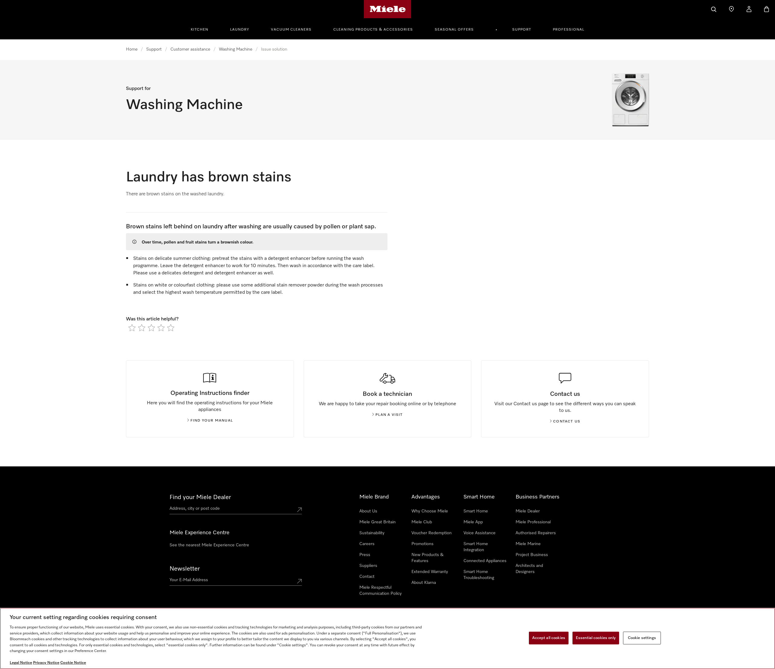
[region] (387, 638)
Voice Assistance (479, 533)
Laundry (239, 29)
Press (364, 555)
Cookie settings (642, 638)
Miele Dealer (528, 511)
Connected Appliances (484, 561)
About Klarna (423, 583)
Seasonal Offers (454, 29)
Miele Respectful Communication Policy (380, 590)
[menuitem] (203, 28)
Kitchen (199, 29)
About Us (368, 511)
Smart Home (475, 511)
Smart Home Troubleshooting (478, 575)
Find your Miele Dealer (200, 497)
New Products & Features (427, 558)
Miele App (473, 522)
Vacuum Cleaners (291, 29)
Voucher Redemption (431, 533)
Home (131, 49)
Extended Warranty (429, 572)
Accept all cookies (548, 638)
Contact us (566, 421)
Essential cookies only (596, 638)
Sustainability (371, 533)
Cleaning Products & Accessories (373, 29)
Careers (366, 544)
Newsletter (185, 569)
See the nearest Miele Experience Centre (209, 545)
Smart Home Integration (475, 547)
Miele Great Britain (377, 522)
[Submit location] (299, 509)
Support (521, 29)
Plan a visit (389, 415)
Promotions (422, 544)
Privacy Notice (46, 663)
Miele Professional (533, 522)
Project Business (532, 555)
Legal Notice (21, 663)
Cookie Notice (73, 663)
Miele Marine (528, 544)
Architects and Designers (529, 569)
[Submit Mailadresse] (299, 581)
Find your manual (211, 420)
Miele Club (421, 522)
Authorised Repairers (536, 533)
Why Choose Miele (429, 511)
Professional (568, 29)
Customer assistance (190, 49)
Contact (366, 577)
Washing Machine (235, 49)
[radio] (132, 327)
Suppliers (368, 566)
